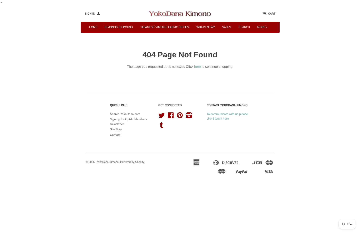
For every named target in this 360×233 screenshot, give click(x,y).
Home (93, 27)
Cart (271, 13)
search (244, 27)
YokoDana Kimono (107, 162)
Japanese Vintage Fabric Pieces (164, 27)
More (261, 27)
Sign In (90, 13)
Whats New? (205, 27)
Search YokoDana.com (125, 114)
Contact (115, 134)
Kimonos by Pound (119, 27)
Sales (226, 27)
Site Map (116, 129)
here (197, 66)
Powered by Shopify (132, 162)
